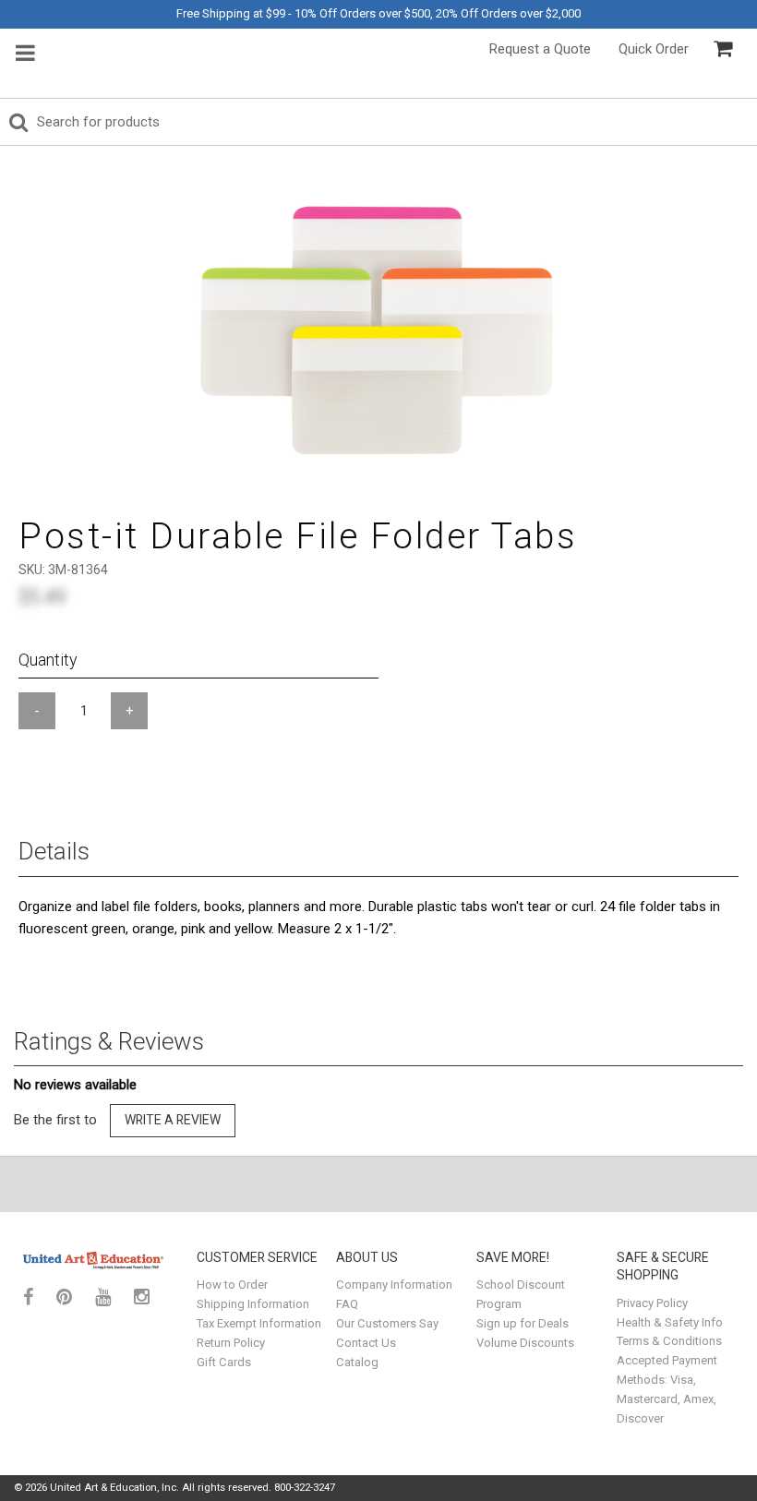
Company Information (394, 1284)
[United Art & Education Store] (93, 1260)
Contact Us (366, 1343)
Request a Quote (540, 49)
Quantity (48, 659)
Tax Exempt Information (259, 1323)
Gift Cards (224, 1362)
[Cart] (723, 49)
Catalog (357, 1362)
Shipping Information (253, 1304)
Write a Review (173, 1119)
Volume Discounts (525, 1343)
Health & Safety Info (670, 1322)
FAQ (347, 1304)
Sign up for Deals (522, 1323)
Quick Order (654, 49)
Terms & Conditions (669, 1341)
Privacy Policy (652, 1303)
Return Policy (231, 1343)
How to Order (232, 1284)
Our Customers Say (387, 1323)
